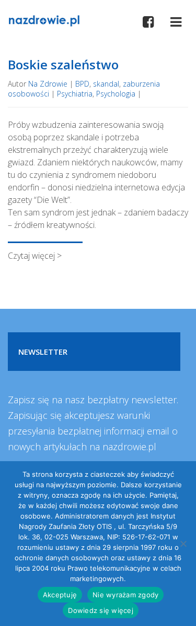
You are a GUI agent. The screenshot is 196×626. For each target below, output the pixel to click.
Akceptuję (60, 595)
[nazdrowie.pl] (44, 19)
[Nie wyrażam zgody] (183, 543)
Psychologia (115, 94)
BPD (82, 84)
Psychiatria (75, 94)
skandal (106, 84)
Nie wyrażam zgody (125, 595)
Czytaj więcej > (35, 255)
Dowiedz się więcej (100, 610)
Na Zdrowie (47, 84)
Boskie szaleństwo (63, 64)
